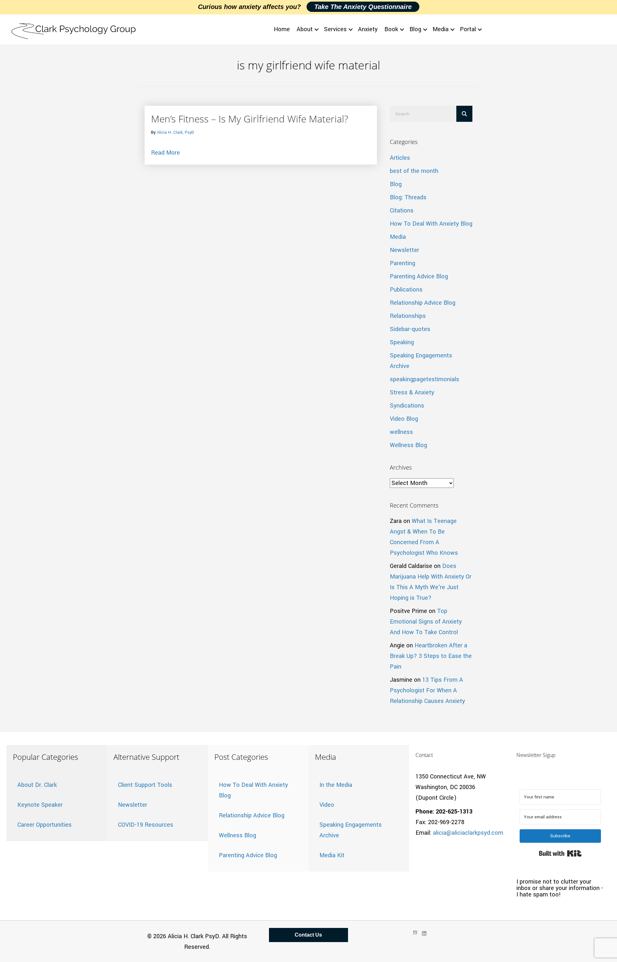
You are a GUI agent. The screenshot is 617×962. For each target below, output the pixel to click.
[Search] (464, 114)
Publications (406, 289)
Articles (400, 158)
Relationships (408, 316)
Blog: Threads (408, 197)
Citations (402, 210)
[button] (316, 29)
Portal (468, 29)
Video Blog (404, 419)
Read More (165, 152)
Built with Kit (560, 853)
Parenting (402, 263)
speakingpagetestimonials (424, 379)
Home (282, 29)
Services (335, 29)
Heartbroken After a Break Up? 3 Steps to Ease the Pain (431, 656)
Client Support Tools (145, 785)
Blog (415, 29)
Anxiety (368, 29)
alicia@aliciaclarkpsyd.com (468, 833)
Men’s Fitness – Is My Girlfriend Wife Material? (249, 118)
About (305, 29)
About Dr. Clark (37, 785)
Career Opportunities (44, 825)
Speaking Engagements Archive (350, 830)
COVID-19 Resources (145, 825)
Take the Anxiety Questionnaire (363, 6)
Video (326, 805)
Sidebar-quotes (410, 329)
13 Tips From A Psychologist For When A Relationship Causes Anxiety (427, 690)
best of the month (414, 171)
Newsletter (404, 250)
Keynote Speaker (40, 805)
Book (391, 29)
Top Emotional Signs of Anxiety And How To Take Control (426, 621)
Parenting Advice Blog (419, 276)
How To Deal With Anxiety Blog (431, 224)
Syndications (407, 405)
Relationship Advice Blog (422, 303)
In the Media (335, 785)
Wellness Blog (408, 445)
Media (441, 29)
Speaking (402, 342)
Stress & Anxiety (412, 392)
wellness (401, 432)
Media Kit (331, 855)
